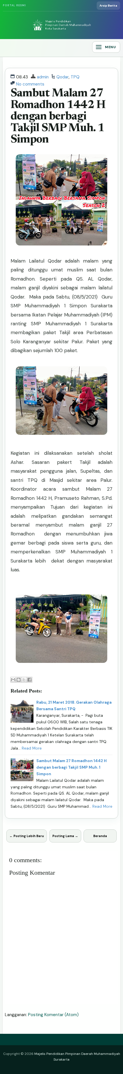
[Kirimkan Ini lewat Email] (13, 680)
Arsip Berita (108, 5)
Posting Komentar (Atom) (53, 1015)
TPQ (75, 77)
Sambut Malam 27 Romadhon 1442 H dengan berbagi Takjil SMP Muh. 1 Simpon (58, 116)
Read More (32, 748)
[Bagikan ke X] (24, 680)
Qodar (62, 77)
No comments (30, 84)
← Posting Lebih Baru (26, 836)
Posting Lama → (65, 836)
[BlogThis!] (18, 680)
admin (43, 77)
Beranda (100, 836)
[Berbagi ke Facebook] (29, 680)
